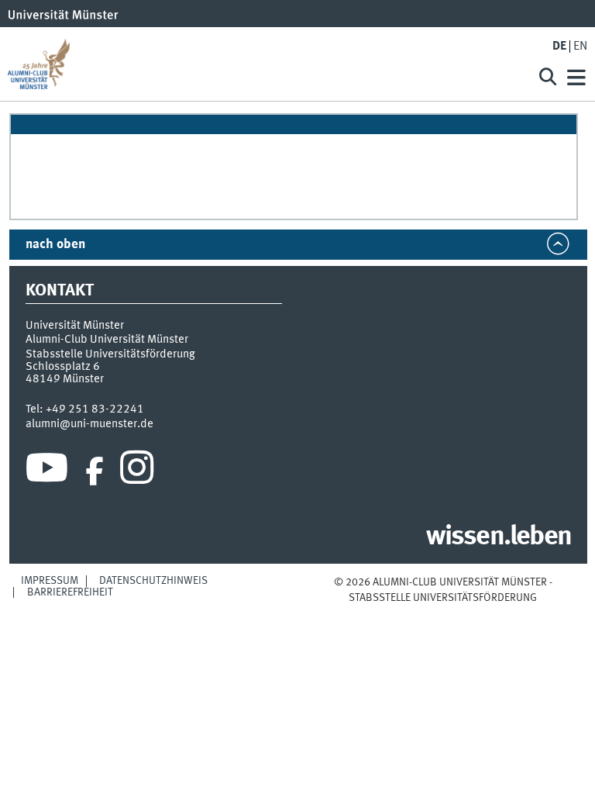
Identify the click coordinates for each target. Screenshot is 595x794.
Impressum (49, 580)
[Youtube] (47, 471)
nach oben (55, 244)
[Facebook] (94, 471)
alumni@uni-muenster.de (89, 424)
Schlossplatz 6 (63, 367)
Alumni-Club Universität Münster (107, 339)
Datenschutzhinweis (153, 580)
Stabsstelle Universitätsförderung (110, 354)
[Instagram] (136, 471)
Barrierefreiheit (70, 592)
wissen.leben (498, 537)
